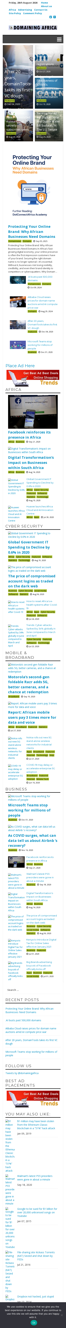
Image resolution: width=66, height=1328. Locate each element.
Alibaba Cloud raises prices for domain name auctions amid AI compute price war (30, 1030)
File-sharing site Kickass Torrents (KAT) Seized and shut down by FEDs (36, 1256)
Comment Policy (32, 13)
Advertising (25, 9)
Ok (34, 1322)
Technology (42, 497)
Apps (36, 517)
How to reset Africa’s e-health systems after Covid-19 (41, 605)
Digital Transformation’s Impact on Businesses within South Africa (31, 462)
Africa (12, 9)
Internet (31, 755)
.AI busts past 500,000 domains (23, 1020)
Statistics (31, 497)
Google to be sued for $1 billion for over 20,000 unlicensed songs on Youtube (37, 1212)
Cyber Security (41, 489)
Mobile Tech (42, 779)
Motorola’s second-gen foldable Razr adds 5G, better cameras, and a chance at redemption (28, 684)
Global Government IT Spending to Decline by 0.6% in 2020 (40, 483)
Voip (52, 755)
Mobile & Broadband (19, 655)
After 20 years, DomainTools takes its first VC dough (42, 324)
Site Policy (15, 13)
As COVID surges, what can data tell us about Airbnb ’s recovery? (32, 840)
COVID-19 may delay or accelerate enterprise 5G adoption (40, 768)
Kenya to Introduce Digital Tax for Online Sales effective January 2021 (41, 943)
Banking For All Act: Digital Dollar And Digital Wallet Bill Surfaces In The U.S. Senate (48, 121)
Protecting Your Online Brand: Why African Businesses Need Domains (31, 231)
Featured (41, 68)
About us (46, 6)
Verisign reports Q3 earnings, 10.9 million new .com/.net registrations (48, 56)
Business (32, 352)
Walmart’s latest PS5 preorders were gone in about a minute (40, 877)
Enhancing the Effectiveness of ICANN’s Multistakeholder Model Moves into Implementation (48, 87)
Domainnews (15, 241)
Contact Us (40, 9)
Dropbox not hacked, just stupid (35, 1296)
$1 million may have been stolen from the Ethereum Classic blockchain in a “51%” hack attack (36, 1124)
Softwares (42, 493)
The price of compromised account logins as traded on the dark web (31, 581)
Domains (27, 241)
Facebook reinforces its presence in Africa (29, 435)
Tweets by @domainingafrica (22, 1073)
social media (40, 590)
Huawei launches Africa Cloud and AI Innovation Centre (39, 510)
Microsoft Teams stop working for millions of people (40, 345)
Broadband (14, 696)
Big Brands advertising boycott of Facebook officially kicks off (39, 966)
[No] (61, 1315)
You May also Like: (28, 1114)
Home (44, 2)
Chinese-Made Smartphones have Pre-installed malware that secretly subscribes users (18, 119)
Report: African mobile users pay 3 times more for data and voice (32, 717)
